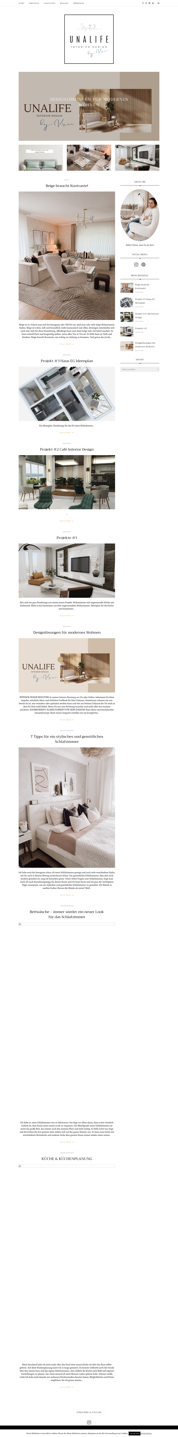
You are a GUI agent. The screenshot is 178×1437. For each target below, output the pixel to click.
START (21, 3)
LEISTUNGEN (50, 3)
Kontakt (64, 3)
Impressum (78, 3)
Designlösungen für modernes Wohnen (89, 102)
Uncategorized (67, 730)
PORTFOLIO (34, 3)
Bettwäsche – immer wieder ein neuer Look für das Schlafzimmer (67, 914)
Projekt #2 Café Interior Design (67, 449)
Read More (89, 113)
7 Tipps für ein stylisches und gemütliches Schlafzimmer (66, 739)
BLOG (67, 180)
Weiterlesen (146, 1433)
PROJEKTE (67, 355)
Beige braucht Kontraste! (67, 186)
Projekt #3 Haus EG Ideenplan (67, 361)
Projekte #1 (67, 538)
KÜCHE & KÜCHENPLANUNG (67, 1159)
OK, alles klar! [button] (134, 1433)
